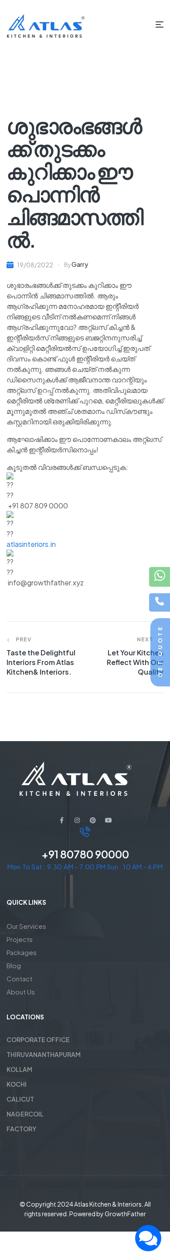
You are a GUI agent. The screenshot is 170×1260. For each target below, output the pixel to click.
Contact (19, 978)
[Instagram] (77, 820)
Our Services (26, 926)
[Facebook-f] (61, 820)
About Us (21, 991)
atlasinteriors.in (31, 544)
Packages (22, 952)
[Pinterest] (93, 820)
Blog (14, 965)
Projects (20, 939)
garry (79, 264)
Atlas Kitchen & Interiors (108, 1204)
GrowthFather (125, 1214)
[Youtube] (108, 820)
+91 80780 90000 (85, 854)
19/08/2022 (35, 265)
